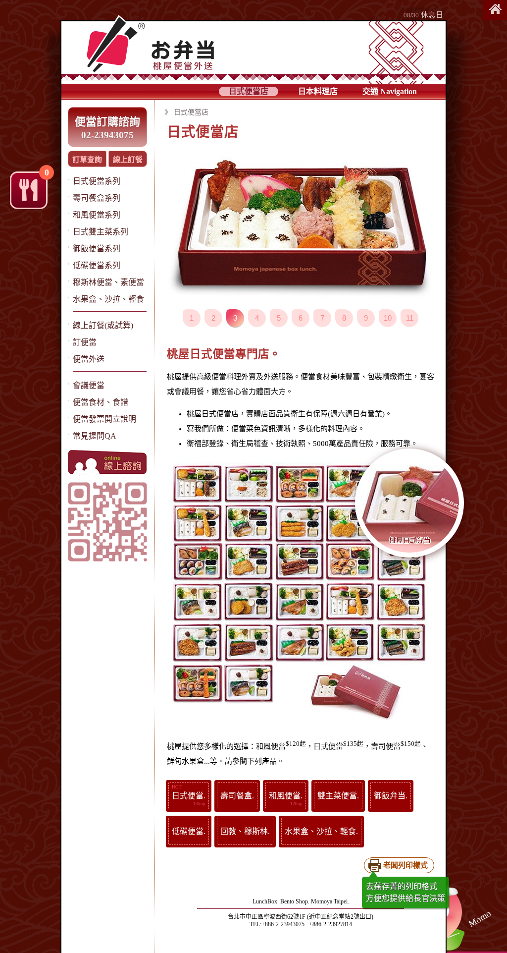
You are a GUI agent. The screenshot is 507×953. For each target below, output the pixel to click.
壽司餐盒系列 (96, 198)
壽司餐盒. (237, 795)
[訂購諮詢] (107, 462)
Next (374, 223)
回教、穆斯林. (245, 831)
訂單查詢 (87, 160)
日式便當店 (248, 91)
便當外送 (88, 359)
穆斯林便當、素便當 (108, 282)
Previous (227, 223)
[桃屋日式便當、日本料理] (495, 10)
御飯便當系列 (96, 248)
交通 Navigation (389, 91)
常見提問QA (94, 436)
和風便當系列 (96, 215)
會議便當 (88, 385)
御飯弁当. (390, 795)
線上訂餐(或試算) (103, 325)
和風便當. (286, 795)
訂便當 (85, 342)
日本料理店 (318, 91)
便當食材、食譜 (100, 402)
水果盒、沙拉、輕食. (321, 831)
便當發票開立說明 (104, 419)
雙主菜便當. (338, 795)
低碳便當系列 (96, 265)
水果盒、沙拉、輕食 (108, 299)
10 (388, 318)
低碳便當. (188, 831)
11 (409, 318)
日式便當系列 (96, 181)
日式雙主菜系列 (100, 231)
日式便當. (188, 795)
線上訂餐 (128, 160)
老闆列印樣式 (405, 865)
